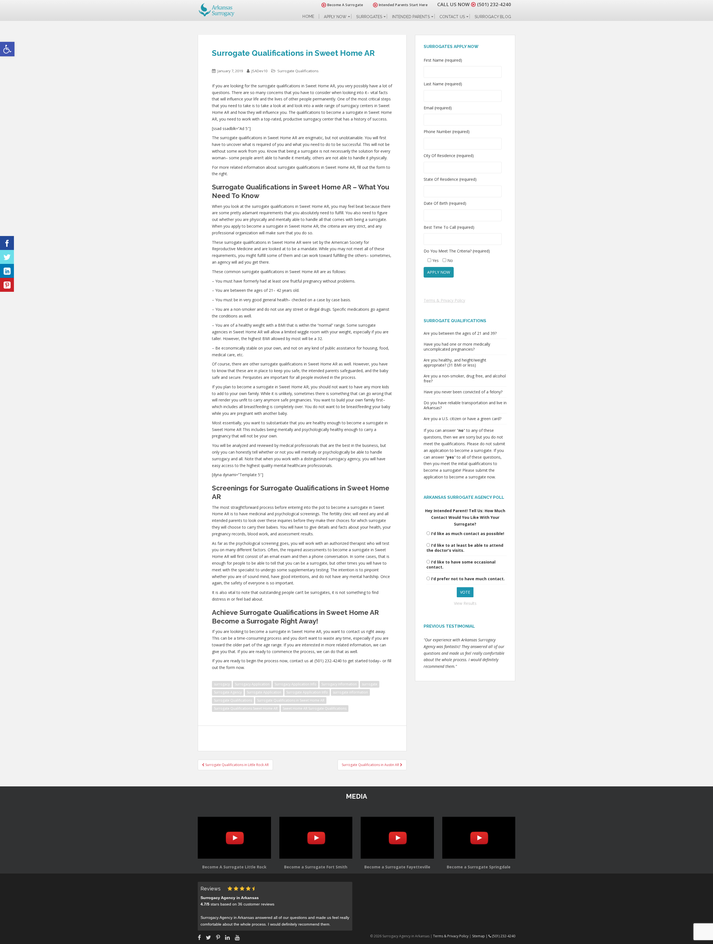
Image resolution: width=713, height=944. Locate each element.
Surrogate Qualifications (298, 70)
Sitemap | (480, 936)
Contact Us (452, 17)
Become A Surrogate (344, 5)
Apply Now (335, 17)
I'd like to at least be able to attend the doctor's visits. (464, 548)
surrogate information (350, 692)
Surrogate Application (264, 692)
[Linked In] (7, 271)
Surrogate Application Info (307, 692)
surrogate (369, 684)
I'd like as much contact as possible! (467, 533)
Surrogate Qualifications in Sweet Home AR (290, 700)
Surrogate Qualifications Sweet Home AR (246, 708)
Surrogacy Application (252, 684)
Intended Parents (411, 17)
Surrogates (369, 17)
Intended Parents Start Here (403, 5)
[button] (7, 49)
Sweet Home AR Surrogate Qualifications (314, 708)
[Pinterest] (7, 285)
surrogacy (222, 684)
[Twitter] (7, 257)
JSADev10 (259, 70)
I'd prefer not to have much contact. (468, 578)
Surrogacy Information (339, 684)
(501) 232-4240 (494, 4)
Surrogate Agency (228, 692)
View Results (465, 603)
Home (308, 17)
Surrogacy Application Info (295, 684)
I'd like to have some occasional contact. (460, 564)
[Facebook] (7, 243)
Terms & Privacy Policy (444, 300)
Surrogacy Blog (493, 17)
